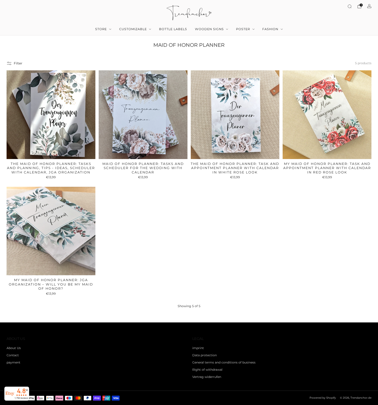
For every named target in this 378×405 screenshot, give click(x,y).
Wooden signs (209, 29)
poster (243, 29)
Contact (13, 355)
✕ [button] (27, 390)
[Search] (349, 6)
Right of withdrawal (207, 370)
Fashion (270, 29)
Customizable (133, 29)
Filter (18, 63)
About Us (14, 348)
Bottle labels (173, 29)
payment (13, 362)
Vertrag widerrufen (206, 377)
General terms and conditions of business (224, 362)
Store (101, 29)
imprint (198, 348)
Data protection (204, 355)
